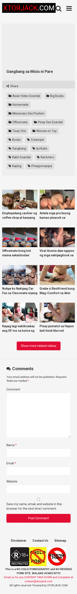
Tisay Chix (19, 131)
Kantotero (47, 157)
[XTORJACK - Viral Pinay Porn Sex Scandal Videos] (29, 8)
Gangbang (19, 148)
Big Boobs (57, 96)
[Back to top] (69, 585)
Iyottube (41, 148)
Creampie (37, 139)
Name (11, 445)
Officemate (20, 122)
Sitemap (60, 540)
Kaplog (16, 166)
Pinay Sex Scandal (50, 122)
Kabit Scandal (21, 157)
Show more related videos (38, 346)
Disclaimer (19, 540)
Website (11, 481)
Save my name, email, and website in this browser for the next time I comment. (34, 506)
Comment (13, 389)
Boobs (16, 139)
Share (14, 86)
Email (11, 463)
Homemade (20, 104)
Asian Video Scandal (26, 96)
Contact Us (40, 540)
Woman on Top (46, 131)
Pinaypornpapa (41, 166)
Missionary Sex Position (28, 113)
